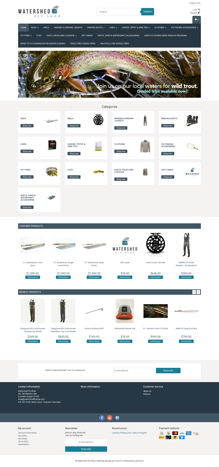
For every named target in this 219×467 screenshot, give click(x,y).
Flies (39, 35)
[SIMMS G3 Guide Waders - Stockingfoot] (186, 245)
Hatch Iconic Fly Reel (155, 262)
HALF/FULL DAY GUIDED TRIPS (114, 43)
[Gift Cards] (192, 172)
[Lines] (51, 146)
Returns (146, 394)
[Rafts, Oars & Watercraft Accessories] (51, 197)
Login (195, 10)
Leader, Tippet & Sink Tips (135, 27)
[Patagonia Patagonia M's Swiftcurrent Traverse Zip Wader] (33, 311)
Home (23, 27)
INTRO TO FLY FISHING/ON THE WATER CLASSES (43, 43)
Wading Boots (95, 27)
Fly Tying (25, 35)
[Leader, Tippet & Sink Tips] (98, 146)
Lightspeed (139, 461)
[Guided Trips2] (109, 74)
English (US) (195, 3)
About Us (147, 391)
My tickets (22, 439)
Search (147, 11)
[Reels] (98, 120)
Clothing (160, 27)
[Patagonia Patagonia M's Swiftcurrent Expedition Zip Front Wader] (63, 311)
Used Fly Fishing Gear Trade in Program (165, 35)
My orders (22, 436)
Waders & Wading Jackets (68, 27)
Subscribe (168, 370)
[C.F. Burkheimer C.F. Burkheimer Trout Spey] (33, 245)
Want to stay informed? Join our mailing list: (75, 434)
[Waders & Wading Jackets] (145, 120)
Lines (112, 27)
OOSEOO (118, 461)
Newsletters (23, 444)
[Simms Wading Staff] (94, 311)
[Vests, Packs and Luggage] (145, 172)
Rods (34, 27)
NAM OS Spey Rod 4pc (186, 328)
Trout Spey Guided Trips (82, 43)
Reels (46, 27)
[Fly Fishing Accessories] (192, 146)
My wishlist (23, 441)
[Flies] (98, 172)
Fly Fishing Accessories (184, 27)
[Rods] (51, 120)
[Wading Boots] (192, 120)
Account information (27, 433)
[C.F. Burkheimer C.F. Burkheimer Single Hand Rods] (63, 245)
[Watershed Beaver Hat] (125, 311)
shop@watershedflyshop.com (31, 399)
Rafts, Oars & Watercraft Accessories (118, 35)
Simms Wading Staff (94, 328)
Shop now (27, 126)
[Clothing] (145, 146)
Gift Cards (87, 35)
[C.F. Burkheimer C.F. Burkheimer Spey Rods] (94, 245)
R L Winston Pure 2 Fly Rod (155, 328)
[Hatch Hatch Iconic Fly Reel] (156, 245)
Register (194, 13)
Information (33, 277)
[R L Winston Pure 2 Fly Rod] (156, 311)
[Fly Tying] (51, 172)
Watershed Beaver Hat (125, 328)
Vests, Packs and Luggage (60, 35)
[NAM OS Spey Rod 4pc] (186, 311)
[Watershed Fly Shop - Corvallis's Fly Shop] (39, 11)
